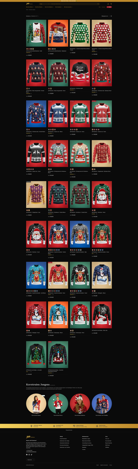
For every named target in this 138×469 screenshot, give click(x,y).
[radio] (27, 49)
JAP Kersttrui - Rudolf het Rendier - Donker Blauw (57, 252)
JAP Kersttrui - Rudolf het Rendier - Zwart (78, 293)
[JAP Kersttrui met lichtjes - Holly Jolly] (102, 314)
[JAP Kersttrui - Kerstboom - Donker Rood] (80, 194)
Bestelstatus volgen (86, 438)
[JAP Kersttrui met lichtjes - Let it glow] (36, 354)
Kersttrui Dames (38, 7)
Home (27, 9)
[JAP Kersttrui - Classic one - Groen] (80, 113)
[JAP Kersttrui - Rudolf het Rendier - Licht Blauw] (36, 275)
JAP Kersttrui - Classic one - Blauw (55, 131)
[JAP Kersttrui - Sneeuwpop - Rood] (80, 314)
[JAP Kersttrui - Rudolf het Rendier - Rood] (58, 275)
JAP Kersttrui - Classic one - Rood (99, 131)
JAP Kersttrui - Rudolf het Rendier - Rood (56, 293)
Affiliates (107, 447)
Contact (103, 7)
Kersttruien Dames (36, 415)
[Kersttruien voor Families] (102, 404)
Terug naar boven (69, 430)
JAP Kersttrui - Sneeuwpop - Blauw (55, 332)
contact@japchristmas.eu (31, 451)
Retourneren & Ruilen (86, 440)
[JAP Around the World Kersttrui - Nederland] (58, 33)
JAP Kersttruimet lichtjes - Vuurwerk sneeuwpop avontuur (55, 371)
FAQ (99, 7)
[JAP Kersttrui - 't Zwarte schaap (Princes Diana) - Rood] (102, 33)
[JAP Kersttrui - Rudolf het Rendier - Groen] (102, 234)
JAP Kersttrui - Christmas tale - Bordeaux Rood (101, 90)
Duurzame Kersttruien (64, 445)
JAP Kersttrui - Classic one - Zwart (33, 171)
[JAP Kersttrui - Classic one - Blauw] (58, 113)
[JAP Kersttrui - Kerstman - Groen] (102, 194)
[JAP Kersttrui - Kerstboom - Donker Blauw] (58, 194)
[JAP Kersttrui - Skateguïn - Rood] (36, 314)
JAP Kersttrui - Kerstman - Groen (98, 212)
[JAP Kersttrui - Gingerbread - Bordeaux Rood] (102, 153)
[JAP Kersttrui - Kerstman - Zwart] (36, 234)
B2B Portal (107, 445)
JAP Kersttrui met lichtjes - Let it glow (34, 370)
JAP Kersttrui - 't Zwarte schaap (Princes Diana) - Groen (80, 49)
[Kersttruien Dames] (36, 404)
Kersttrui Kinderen (49, 7)
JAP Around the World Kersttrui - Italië (34, 51)
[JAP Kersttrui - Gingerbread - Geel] (36, 194)
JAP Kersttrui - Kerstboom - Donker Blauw (56, 212)
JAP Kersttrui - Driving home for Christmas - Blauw (57, 172)
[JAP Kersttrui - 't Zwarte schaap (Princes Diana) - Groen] (80, 33)
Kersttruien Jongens (32, 9)
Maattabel (84, 447)
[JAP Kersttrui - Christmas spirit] (80, 72)
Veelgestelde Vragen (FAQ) (87, 445)
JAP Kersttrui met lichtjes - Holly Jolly (99, 330)
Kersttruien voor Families (102, 415)
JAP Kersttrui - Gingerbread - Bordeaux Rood (101, 171)
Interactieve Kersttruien (64, 443)
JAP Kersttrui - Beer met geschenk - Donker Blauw (35, 91)
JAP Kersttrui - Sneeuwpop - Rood (77, 332)
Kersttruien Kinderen (80, 415)
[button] (111, 4)
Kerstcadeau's (58, 7)
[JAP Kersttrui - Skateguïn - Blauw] (102, 275)
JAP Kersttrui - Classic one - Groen (77, 131)
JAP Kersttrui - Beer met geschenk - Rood (56, 90)
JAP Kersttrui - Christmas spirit (76, 88)
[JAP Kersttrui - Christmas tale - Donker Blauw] (36, 113)
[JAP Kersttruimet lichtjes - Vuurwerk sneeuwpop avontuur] (58, 354)
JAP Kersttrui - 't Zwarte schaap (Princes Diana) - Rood (102, 49)
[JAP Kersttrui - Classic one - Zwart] (36, 153)
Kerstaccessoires (68, 7)
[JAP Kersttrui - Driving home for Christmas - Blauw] (58, 153)
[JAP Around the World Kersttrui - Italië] (36, 33)
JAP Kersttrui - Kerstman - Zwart (33, 252)
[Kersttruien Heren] (58, 404)
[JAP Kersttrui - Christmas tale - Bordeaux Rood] (102, 72)
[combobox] (69, 4)
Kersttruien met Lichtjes (64, 440)
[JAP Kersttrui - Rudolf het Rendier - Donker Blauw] (58, 234)
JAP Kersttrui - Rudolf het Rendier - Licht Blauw (36, 293)
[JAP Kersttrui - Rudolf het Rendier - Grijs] (80, 234)
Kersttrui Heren (29, 7)
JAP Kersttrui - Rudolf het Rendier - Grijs (78, 252)
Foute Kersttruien (63, 438)
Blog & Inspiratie (108, 443)
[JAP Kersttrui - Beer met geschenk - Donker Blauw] (36, 72)
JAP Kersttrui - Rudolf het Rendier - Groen (100, 252)
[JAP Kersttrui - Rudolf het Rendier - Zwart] (80, 275)
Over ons (107, 438)
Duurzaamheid (108, 440)
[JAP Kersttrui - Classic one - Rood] (102, 113)
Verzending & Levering (86, 443)
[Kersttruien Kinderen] (80, 404)
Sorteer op (28, 16)
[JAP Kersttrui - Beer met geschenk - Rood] (58, 72)
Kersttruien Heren (58, 415)
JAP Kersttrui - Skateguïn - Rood (33, 332)
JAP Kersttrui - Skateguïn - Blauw (99, 293)
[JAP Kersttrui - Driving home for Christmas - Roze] (80, 153)
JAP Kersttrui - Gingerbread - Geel (33, 212)
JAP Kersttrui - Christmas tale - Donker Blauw (35, 131)
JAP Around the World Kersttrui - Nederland (57, 51)
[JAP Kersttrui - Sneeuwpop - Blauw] (58, 314)
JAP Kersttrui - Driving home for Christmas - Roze (79, 172)
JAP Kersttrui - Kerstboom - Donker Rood (78, 212)
